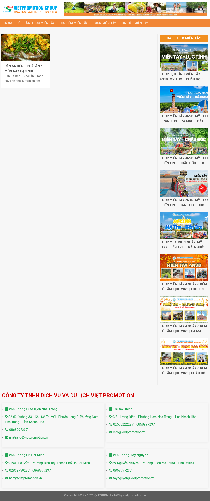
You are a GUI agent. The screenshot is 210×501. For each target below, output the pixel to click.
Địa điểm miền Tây (73, 23)
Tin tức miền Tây (134, 23)
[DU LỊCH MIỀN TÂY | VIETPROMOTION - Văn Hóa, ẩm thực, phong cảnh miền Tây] (30, 9)
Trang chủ (12, 23)
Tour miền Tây (104, 23)
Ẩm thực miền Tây (40, 23)
